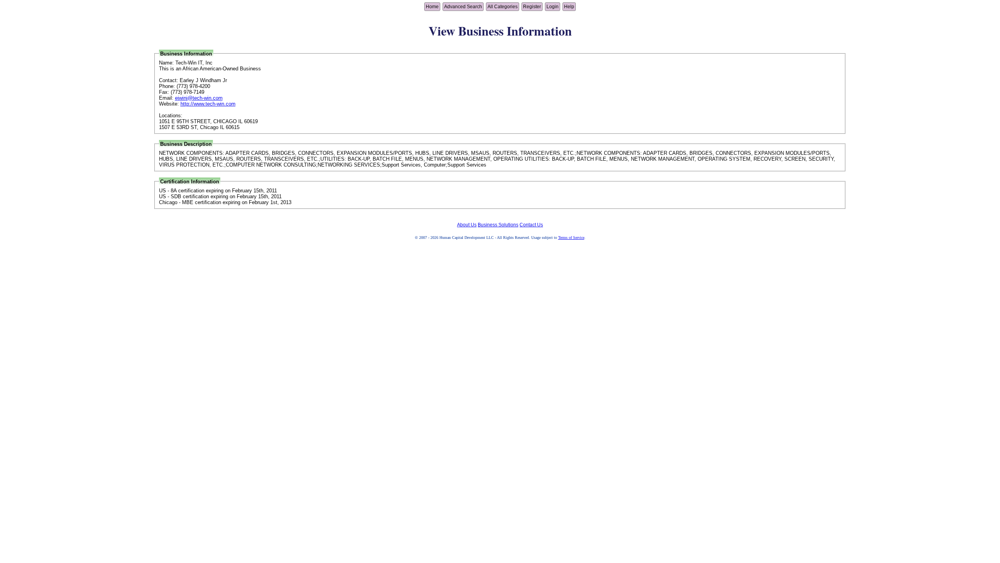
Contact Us (531, 225)
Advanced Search (463, 6)
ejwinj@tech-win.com (199, 98)
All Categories (503, 6)
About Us (467, 225)
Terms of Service (571, 237)
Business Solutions (498, 225)
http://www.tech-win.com (208, 104)
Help (569, 6)
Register (532, 6)
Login (552, 6)
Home (432, 6)
